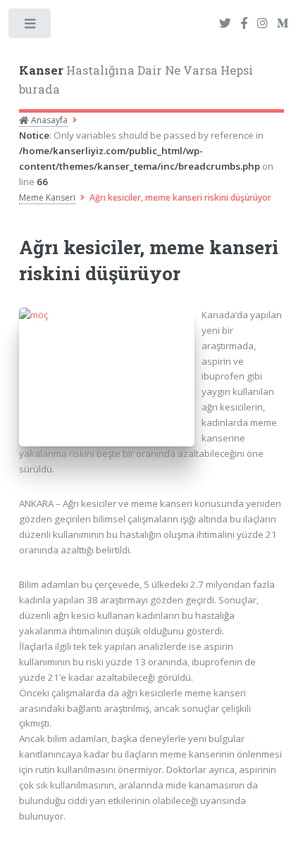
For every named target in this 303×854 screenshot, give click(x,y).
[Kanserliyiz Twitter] (225, 24)
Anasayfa (48, 120)
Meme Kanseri (47, 197)
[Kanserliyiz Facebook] (243, 24)
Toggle (30, 26)
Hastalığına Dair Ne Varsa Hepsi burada (136, 80)
